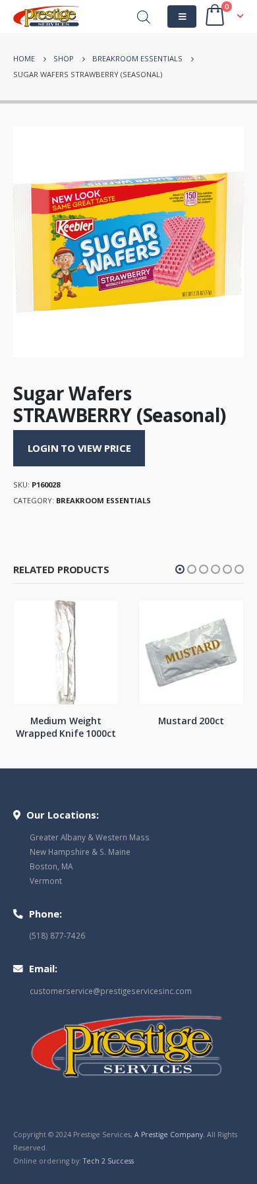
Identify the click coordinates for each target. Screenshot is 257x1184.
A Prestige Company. (169, 1134)
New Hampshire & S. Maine (80, 851)
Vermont (46, 880)
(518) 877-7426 (57, 935)
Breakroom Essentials (103, 500)
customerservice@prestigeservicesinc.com (111, 990)
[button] (180, 569)
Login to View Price (79, 447)
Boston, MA (51, 866)
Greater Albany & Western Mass (90, 837)
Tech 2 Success (108, 1161)
